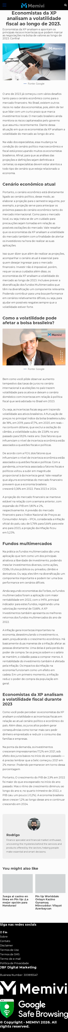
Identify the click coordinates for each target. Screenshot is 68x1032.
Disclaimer (6, 945)
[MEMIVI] (32, 5)
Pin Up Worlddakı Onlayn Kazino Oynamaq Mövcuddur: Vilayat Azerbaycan (50, 883)
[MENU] (4, 5)
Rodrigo (13, 835)
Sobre (4, 936)
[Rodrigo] (34, 829)
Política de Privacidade (14, 963)
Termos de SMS (10, 954)
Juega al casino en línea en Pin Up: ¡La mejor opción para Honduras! (18, 883)
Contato (5, 941)
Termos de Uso (9, 949)
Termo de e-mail (10, 958)
